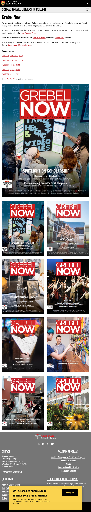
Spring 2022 (15, 69)
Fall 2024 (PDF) (16, 60)
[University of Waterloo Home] (11, 3)
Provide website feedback (12, 471)
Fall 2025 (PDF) (39, 37)
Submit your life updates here (19, 45)
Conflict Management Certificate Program (68, 457)
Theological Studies (68, 470)
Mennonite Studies (68, 460)
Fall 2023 (5, 65)
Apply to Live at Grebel (11, 484)
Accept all (70, 492)
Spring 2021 (15, 74)
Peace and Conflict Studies (68, 467)
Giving (4, 498)
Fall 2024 (5, 60)
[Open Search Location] (88, 3)
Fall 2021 (5, 74)
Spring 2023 (15, 65)
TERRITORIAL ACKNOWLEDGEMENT (62, 479)
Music (68, 464)
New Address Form (28, 33)
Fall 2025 (5, 55)
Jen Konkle (11, 78)
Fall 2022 (5, 69)
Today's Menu (7, 488)
